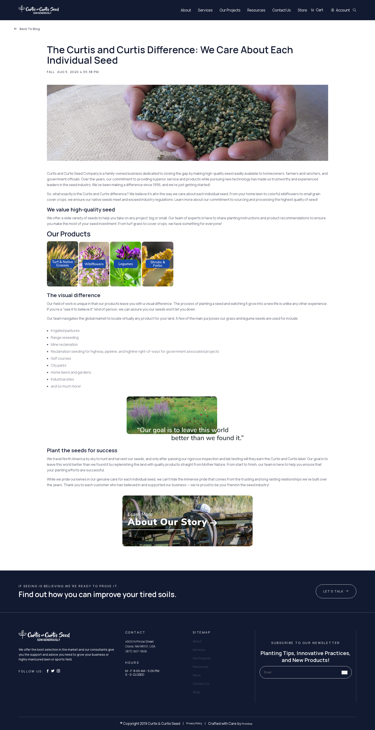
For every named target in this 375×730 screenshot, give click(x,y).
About (186, 10)
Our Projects (230, 10)
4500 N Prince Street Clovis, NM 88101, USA (140, 643)
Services (205, 10)
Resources (256, 10)
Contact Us (281, 10)
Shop (196, 692)
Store (302, 10)
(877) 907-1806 (136, 651)
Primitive (247, 724)
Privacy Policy (194, 723)
